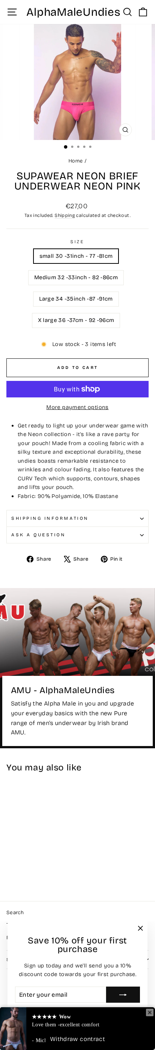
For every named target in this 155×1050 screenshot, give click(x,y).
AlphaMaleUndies (73, 12)
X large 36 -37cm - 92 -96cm (76, 320)
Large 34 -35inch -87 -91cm (76, 298)
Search (15, 912)
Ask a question (38, 534)
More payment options (77, 407)
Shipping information (50, 518)
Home (75, 161)
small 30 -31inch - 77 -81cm (76, 256)
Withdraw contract (77, 1038)
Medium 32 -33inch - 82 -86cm (76, 277)
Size (77, 241)
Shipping (65, 215)
